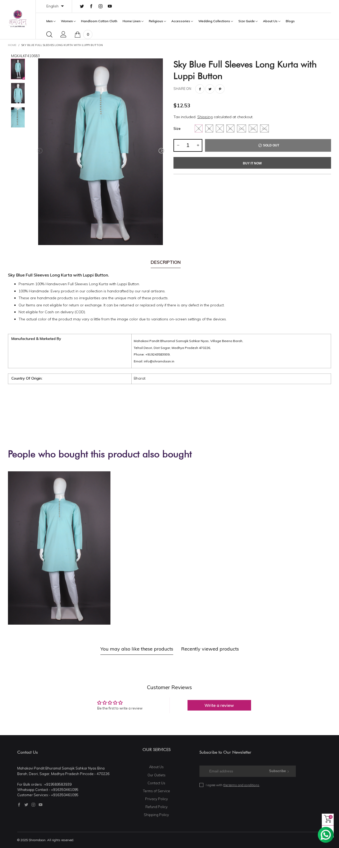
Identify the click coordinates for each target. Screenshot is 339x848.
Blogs (290, 21)
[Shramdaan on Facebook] (19, 804)
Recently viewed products (210, 649)
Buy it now (252, 163)
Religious (156, 21)
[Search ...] (49, 34)
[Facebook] (91, 6)
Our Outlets (157, 775)
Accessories (181, 21)
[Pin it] (220, 89)
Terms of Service (156, 791)
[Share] (199, 89)
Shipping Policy (156, 815)
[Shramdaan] (18, 19)
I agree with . (233, 785)
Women (67, 21)
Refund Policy (156, 807)
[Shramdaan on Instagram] (33, 804)
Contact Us (156, 783)
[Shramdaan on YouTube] (40, 804)
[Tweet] (210, 89)
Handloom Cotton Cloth (99, 21)
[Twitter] (82, 6)
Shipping (205, 116)
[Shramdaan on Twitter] (26, 804)
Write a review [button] (219, 705)
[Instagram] (100, 6)
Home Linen (132, 21)
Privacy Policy (156, 799)
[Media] (156, 236)
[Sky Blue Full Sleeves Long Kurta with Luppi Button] (100, 151)
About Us (270, 21)
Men (49, 21)
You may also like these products (136, 649)
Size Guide (247, 21)
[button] (39, 151)
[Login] (63, 34)
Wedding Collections (214, 21)
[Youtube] (109, 6)
